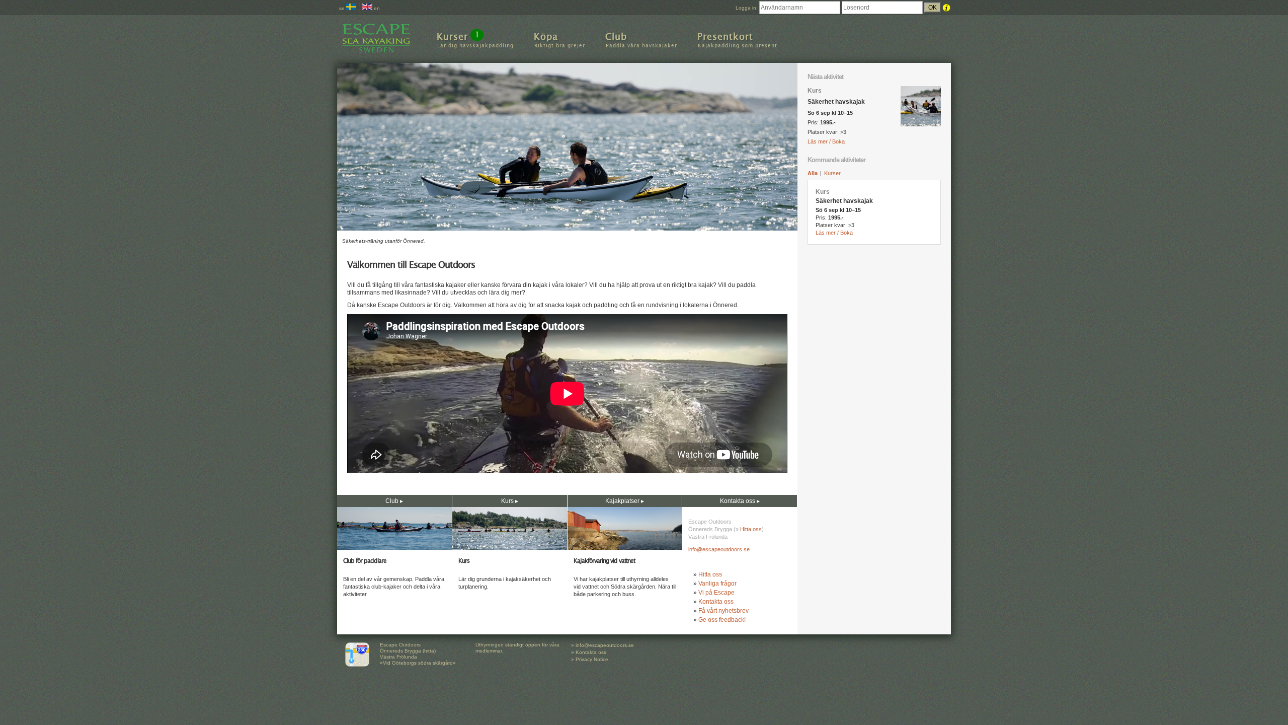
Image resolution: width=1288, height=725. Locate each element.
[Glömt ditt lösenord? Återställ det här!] (946, 8)
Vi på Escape (716, 592)
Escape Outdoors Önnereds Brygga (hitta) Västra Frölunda (408, 651)
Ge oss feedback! (722, 619)
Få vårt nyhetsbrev (723, 610)
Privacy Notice (592, 659)
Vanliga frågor (717, 583)
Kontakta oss (716, 601)
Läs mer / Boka (826, 141)
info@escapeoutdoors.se (719, 549)
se (342, 8)
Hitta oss (751, 529)
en (376, 8)
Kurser (832, 173)
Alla (813, 173)
